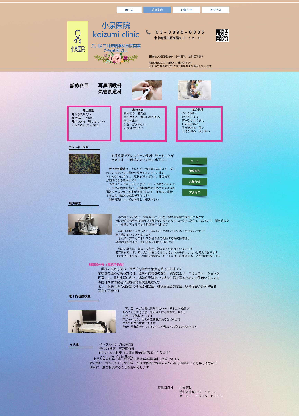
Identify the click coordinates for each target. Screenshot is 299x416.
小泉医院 (116, 25)
